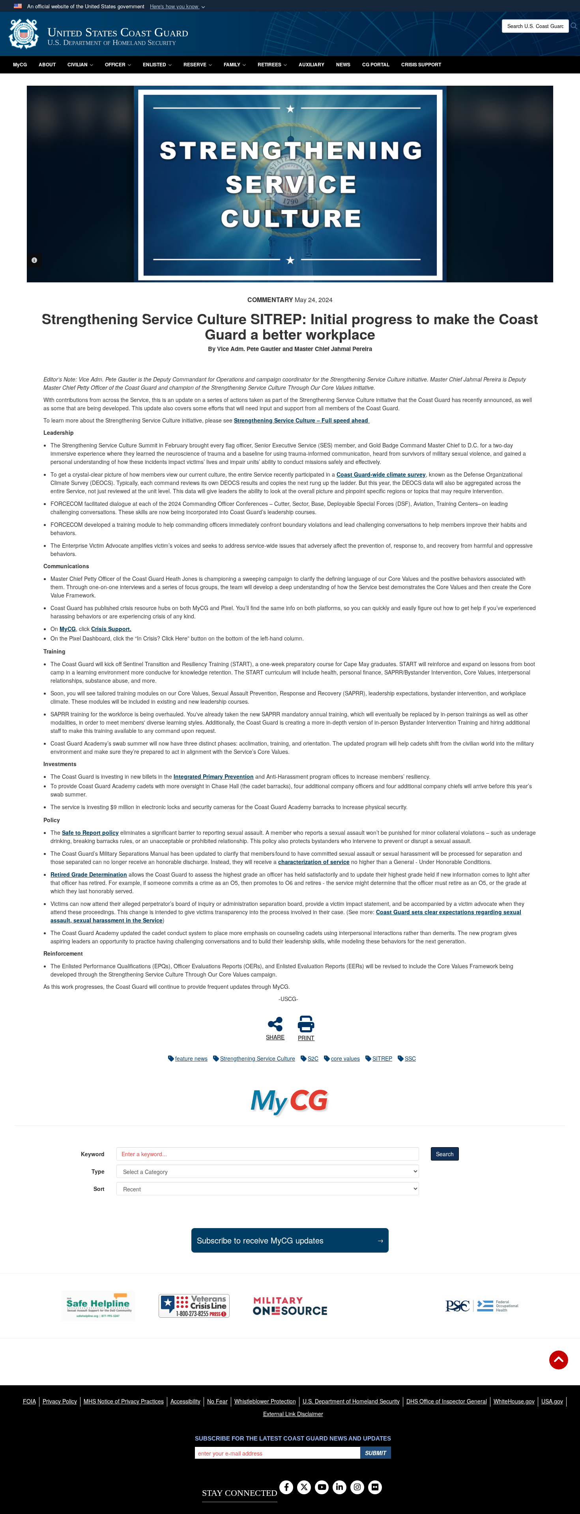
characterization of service (314, 862)
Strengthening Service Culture (257, 1058)
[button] (178, 6)
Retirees (269, 64)
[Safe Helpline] (98, 1305)
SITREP (382, 1058)
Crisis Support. (111, 629)
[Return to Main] (558, 1365)
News (343, 64)
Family (232, 64)
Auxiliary (311, 64)
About (47, 64)
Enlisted (154, 64)
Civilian (77, 64)
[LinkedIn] (339, 1487)
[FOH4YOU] (482, 1306)
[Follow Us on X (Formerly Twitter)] (304, 1487)
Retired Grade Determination (89, 874)
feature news (191, 1058)
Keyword (93, 1154)
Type (98, 1171)
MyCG (20, 64)
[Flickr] (375, 1487)
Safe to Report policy (90, 832)
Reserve (194, 64)
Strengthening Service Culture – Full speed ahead (302, 420)
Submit (375, 1453)
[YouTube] (322, 1487)
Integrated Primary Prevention (214, 776)
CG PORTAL (375, 64)
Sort (99, 1189)
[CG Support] (290, 1306)
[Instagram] (357, 1487)
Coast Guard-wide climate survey (381, 474)
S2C (313, 1058)
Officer (115, 64)
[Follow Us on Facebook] (286, 1487)
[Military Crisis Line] (194, 1306)
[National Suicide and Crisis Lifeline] (386, 1306)
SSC (410, 1058)
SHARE (275, 1036)
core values (345, 1058)
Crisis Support (421, 64)
